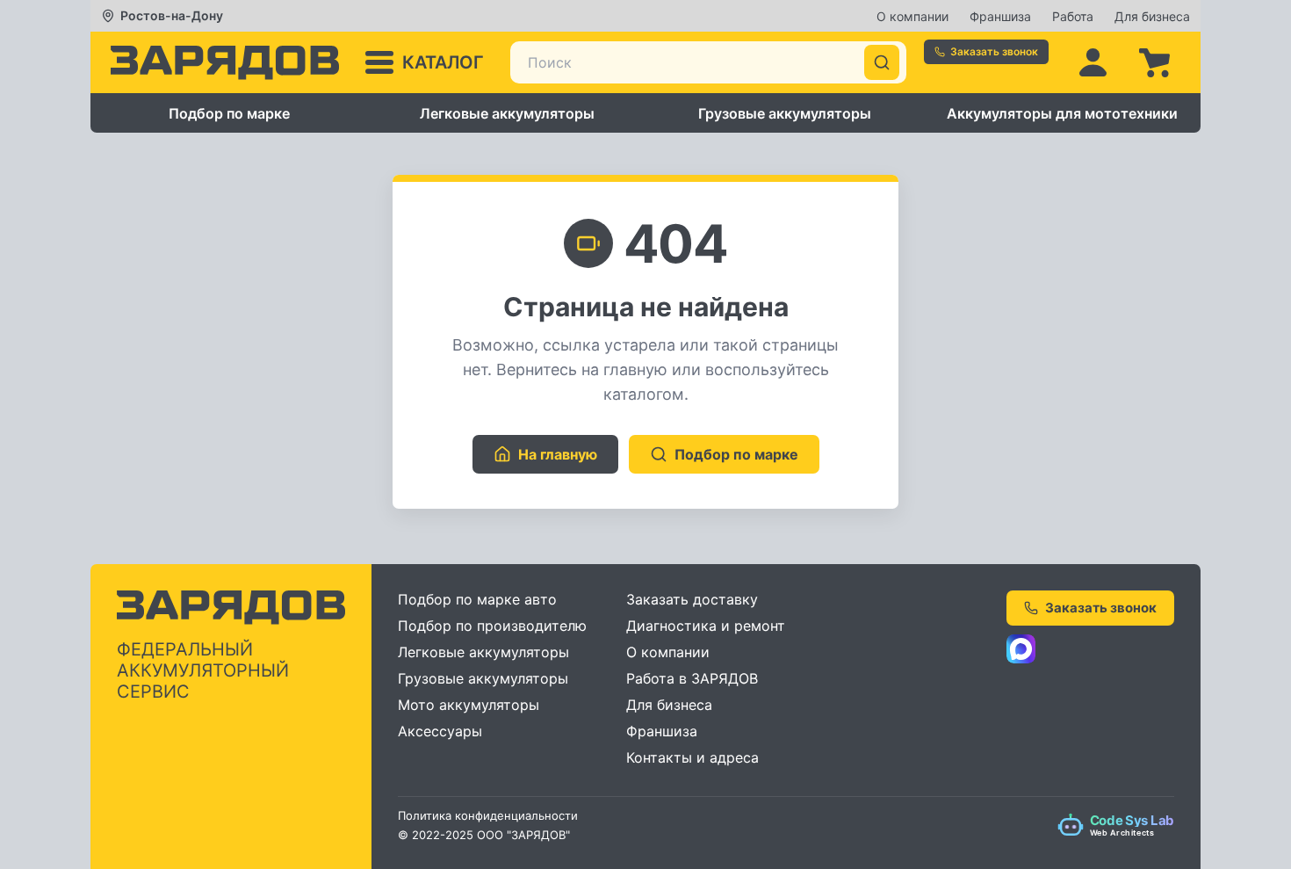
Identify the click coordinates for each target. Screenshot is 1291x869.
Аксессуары (440, 731)
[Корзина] (1154, 62)
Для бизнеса (1152, 16)
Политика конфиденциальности (488, 815)
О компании (912, 16)
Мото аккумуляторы (468, 704)
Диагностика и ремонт (705, 625)
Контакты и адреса (692, 757)
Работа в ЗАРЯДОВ (692, 678)
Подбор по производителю (492, 625)
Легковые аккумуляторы (507, 113)
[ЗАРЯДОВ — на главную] (225, 63)
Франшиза (1000, 16)
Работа (1072, 16)
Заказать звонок (994, 51)
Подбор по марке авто (477, 599)
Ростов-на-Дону (171, 15)
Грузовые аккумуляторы (784, 113)
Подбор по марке (229, 113)
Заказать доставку (692, 599)
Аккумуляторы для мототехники (1062, 113)
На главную (557, 454)
